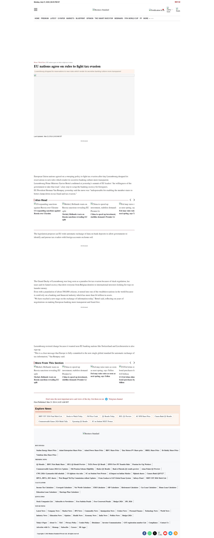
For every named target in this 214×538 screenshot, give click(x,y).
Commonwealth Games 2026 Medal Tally (53, 421)
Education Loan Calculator (46, 492)
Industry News (41, 515)
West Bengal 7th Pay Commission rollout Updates (77, 478)
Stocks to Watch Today (74, 416)
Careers (74, 527)
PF (141, 18)
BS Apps (82, 527)
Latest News (40, 511)
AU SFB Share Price (143, 416)
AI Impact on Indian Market (119, 473)
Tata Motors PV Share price (132, 450)
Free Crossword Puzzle (102, 501)
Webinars (118, 18)
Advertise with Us (43, 527)
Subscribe (64, 527)
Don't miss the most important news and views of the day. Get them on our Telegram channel (84, 399)
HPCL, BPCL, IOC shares (46, 478)
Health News (78, 515)
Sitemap (55, 527)
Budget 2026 (118, 501)
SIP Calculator (113, 487)
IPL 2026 (128, 501)
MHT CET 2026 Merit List (156, 478)
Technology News (151, 511)
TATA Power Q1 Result (96, 464)
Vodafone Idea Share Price (46, 455)
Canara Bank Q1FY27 (155, 473)
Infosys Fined (139, 478)
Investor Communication (111, 522)
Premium (45, 18)
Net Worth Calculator (82, 487)
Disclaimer (96, 522)
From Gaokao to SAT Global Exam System (114, 478)
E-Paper (61, 18)
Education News (56, 515)
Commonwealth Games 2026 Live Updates (52, 469)
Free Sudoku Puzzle (83, 501)
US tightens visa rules (75, 473)
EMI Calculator (99, 487)
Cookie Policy (84, 522)
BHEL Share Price (152, 450)
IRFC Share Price (112, 450)
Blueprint (80, 18)
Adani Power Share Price (93, 450)
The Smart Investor (104, 18)
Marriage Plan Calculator (69, 492)
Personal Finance (136, 511)
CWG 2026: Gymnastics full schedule (50, 473)
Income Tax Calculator (45, 487)
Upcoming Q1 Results (80, 421)
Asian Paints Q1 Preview (151, 469)
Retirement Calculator (129, 487)
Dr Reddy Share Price (170, 450)
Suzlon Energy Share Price (46, 450)
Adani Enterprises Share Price (70, 450)
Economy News (90, 515)
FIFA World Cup (131, 18)
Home (37, 18)
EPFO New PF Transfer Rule (119, 464)
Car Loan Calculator (149, 487)
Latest (53, 18)
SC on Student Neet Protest (96, 473)
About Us (53, 522)
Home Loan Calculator (167, 487)
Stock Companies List (44, 501)
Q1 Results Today (108, 416)
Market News (67, 511)
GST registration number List (135, 522)
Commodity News (91, 511)
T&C (61, 522)
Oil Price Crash (92, 416)
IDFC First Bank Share (56, 464)
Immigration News (107, 511)
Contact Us (164, 522)
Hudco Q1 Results (103, 469)
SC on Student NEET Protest (102, 421)
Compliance (153, 522)
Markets (70, 18)
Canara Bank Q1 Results (163, 416)
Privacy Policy (71, 522)
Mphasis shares (138, 473)
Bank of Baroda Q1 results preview (126, 469)
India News (103, 515)
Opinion (89, 18)
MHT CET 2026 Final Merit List (50, 416)
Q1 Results (40, 464)
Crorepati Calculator (64, 487)
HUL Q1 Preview (125, 416)
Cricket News (122, 511)
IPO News (78, 511)
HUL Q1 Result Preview (76, 464)
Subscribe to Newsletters (64, 501)
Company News (54, 511)
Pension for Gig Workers (141, 464)
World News (42, 62)
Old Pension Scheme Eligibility (82, 469)
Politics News (115, 515)
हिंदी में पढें (177, 2)
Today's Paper (41, 522)
